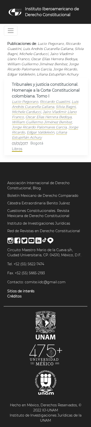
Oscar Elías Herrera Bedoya (48, 117)
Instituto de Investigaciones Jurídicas (38, 223)
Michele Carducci (26, 112)
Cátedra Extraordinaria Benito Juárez (38, 203)
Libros (17, 149)
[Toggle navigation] (10, 31)
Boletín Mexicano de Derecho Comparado (42, 195)
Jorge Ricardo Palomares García (39, 127)
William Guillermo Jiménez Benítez (42, 122)
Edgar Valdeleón (40, 132)
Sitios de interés (20, 291)
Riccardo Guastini (55, 101)
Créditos (14, 296)
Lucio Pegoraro (25, 101)
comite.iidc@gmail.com (45, 282)
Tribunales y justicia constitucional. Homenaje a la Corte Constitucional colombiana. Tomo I (46, 90)
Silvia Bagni (66, 106)
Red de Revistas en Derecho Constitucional (43, 231)
